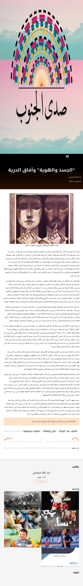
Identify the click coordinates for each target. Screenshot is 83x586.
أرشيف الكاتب (41, 481)
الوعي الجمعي (42, 369)
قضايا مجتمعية (31, 431)
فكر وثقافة (49, 431)
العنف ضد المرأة (68, 431)
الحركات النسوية (19, 294)
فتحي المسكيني (45, 332)
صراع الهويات (75, 262)
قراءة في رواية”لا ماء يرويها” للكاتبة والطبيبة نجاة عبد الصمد (51, 421)
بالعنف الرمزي (22, 384)
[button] (67, 156)
